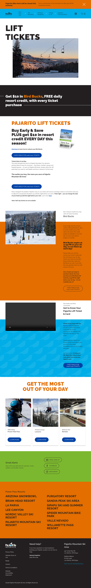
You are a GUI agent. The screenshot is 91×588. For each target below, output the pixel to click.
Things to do (51, 13)
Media (7, 561)
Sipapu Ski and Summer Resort (65, 507)
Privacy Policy (9, 552)
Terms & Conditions (11, 567)
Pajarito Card (67, 325)
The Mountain (31, 13)
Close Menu (88, 21)
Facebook (53, 466)
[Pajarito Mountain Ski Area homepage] (8, 13)
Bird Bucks (33, 96)
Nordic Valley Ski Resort (19, 516)
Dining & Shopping (40, 13)
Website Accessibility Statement (9, 573)
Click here (15, 149)
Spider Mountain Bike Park (64, 514)
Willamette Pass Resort (60, 526)
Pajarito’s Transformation (62, 13)
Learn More (14, 440)
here (50, 195)
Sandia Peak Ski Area (63, 500)
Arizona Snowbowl (21, 496)
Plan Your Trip (20, 13)
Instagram (53, 472)
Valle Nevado (57, 520)
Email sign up (54, 460)
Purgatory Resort (61, 496)
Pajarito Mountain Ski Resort (23, 523)
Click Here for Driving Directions (73, 563)
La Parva (12, 505)
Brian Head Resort (20, 500)
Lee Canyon (14, 509)
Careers (7, 564)
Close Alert (84, 4)
